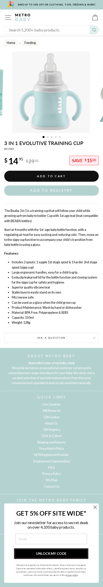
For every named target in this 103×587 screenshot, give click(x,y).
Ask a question (51, 337)
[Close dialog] (95, 507)
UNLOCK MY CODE (51, 554)
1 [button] (43, 137)
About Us (51, 423)
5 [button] (60, 137)
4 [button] (56, 137)
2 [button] (48, 137)
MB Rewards (51, 411)
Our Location (51, 404)
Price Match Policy (51, 448)
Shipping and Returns (51, 442)
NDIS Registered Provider (51, 455)
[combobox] (47, 30)
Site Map (51, 480)
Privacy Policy (51, 474)
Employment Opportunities (51, 461)
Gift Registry (51, 430)
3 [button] (52, 137)
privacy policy (72, 575)
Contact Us (51, 486)
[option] (51, 92)
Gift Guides (52, 417)
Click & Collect (52, 436)
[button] (51, 190)
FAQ (51, 467)
